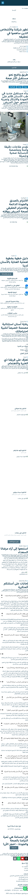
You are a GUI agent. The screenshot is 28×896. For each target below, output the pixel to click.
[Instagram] (26, 858)
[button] (2, 566)
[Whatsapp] (19, 858)
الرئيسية (14, 10)
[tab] (25, 87)
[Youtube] (22, 858)
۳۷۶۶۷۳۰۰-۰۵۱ (11, 829)
